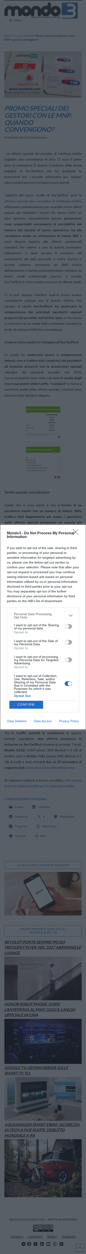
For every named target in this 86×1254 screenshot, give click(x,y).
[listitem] (43, 615)
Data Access (43, 721)
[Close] (77, 533)
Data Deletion (17, 721)
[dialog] (43, 627)
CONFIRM (26, 704)
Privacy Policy (69, 721)
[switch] (68, 626)
